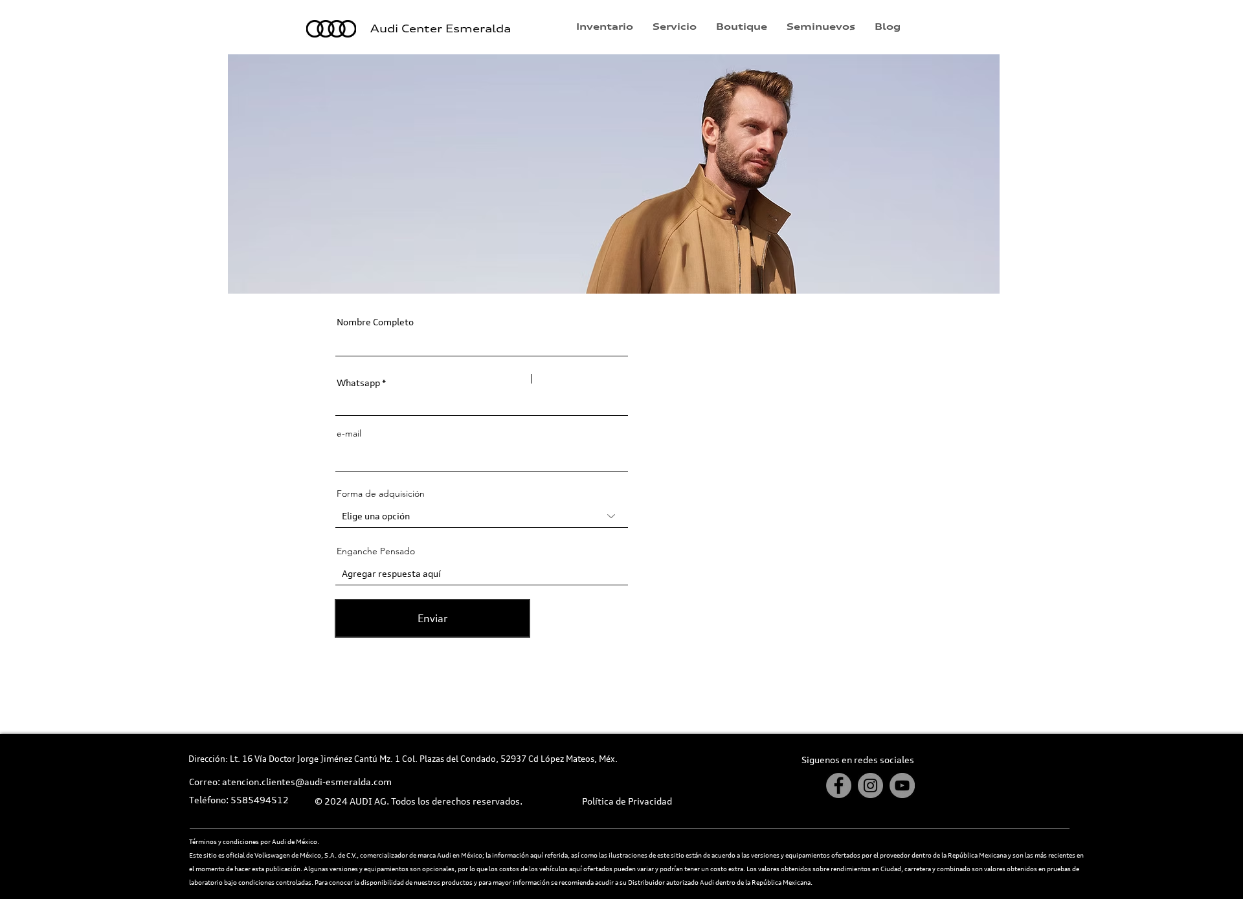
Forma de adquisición (381, 493)
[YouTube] (902, 785)
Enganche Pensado (376, 551)
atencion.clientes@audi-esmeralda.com (307, 781)
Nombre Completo (375, 322)
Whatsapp (358, 382)
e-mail (349, 433)
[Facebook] (838, 785)
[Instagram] (870, 785)
